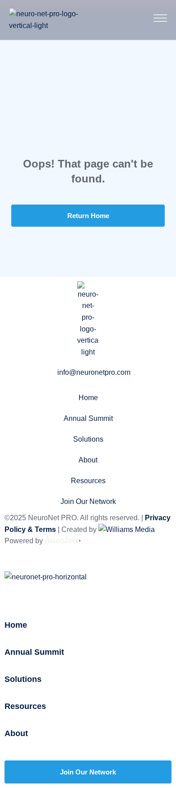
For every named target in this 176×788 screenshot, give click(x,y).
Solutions (88, 439)
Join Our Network (88, 501)
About (88, 460)
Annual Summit (88, 418)
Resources (88, 481)
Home (88, 397)
